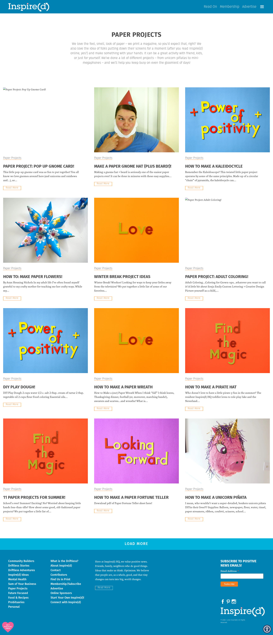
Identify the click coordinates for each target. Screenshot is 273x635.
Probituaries (16, 602)
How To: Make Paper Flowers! (32, 277)
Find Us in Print (60, 579)
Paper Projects (12, 158)
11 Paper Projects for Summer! (34, 498)
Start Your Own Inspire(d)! (67, 597)
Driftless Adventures (21, 570)
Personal (14, 607)
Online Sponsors (61, 593)
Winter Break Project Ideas (122, 277)
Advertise (249, 7)
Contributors (59, 574)
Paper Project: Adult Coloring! (216, 277)
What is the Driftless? (64, 561)
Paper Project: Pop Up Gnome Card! (38, 166)
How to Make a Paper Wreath (123, 387)
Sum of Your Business (22, 584)
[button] (262, 6)
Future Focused (18, 593)
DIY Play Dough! (19, 387)
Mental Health (17, 579)
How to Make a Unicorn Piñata (215, 498)
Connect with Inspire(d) (66, 602)
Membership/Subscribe (66, 584)
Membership (229, 7)
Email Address (230, 571)
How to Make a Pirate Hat (211, 387)
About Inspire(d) (61, 565)
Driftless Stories (18, 565)
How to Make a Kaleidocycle (214, 166)
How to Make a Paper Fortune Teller (131, 498)
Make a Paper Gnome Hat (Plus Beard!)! (132, 166)
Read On (210, 7)
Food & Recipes (18, 597)
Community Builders (21, 561)
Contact (56, 570)
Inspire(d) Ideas (18, 574)
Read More (12, 188)
